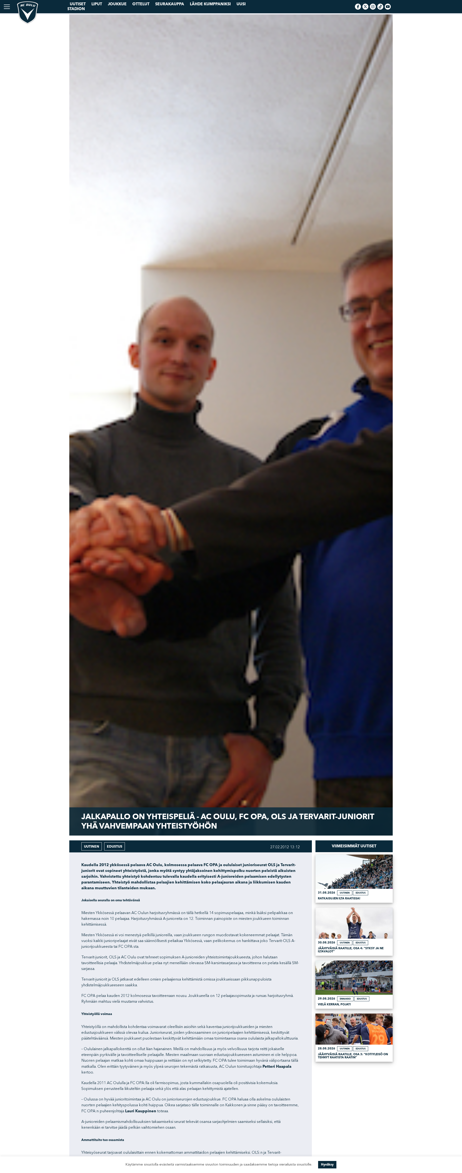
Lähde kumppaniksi (210, 4)
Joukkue (117, 4)
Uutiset (78, 4)
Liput (96, 4)
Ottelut (140, 4)
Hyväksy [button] (327, 1164)
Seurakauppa (169, 4)
